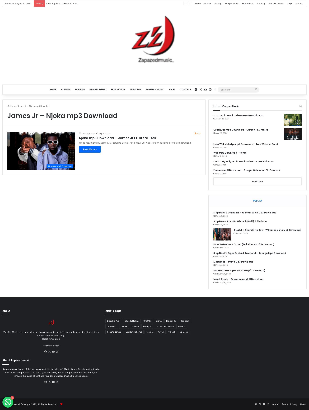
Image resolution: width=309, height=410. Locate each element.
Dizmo (159, 321)
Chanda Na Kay (132, 321)
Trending (261, 3)
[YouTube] (53, 352)
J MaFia (135, 326)
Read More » (90, 149)
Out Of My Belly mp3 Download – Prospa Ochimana (243, 161)
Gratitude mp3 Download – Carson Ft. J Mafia (240, 129)
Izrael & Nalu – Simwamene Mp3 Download (238, 279)
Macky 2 (147, 326)
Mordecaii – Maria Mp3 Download (233, 261)
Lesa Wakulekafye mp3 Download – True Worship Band (245, 144)
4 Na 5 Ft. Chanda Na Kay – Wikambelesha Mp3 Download (267, 230)
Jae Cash (185, 321)
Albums (207, 3)
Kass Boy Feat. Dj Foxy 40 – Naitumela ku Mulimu (70, 3)
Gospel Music (232, 3)
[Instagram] (57, 352)
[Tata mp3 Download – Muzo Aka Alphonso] (293, 120)
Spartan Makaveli (134, 332)
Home (198, 3)
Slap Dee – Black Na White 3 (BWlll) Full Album (240, 221)
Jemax (124, 326)
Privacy (293, 404)
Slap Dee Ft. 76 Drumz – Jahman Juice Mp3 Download (244, 212)
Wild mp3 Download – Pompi (230, 152)
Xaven (161, 332)
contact (299, 3)
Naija (289, 3)
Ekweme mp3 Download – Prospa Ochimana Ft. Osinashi (246, 170)
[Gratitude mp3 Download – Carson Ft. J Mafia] (293, 134)
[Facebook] (46, 352)
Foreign (218, 3)
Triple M (150, 332)
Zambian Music (276, 3)
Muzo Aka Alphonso (165, 326)
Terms (285, 404)
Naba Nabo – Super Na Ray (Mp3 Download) (239, 270)
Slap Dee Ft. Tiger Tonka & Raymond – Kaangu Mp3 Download (249, 253)
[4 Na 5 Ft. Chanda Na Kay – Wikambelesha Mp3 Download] (222, 234)
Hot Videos (247, 3)
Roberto (181, 326)
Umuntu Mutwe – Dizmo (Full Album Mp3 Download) (243, 244)
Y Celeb (171, 332)
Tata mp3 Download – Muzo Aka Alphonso (238, 115)
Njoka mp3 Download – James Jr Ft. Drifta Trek (117, 138)
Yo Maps (184, 332)
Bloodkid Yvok (113, 321)
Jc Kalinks (112, 326)
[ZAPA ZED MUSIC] (154, 41)
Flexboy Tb (171, 321)
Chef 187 (147, 321)
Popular (257, 200)
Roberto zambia (114, 332)
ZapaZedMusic (88, 133)
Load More (257, 181)
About (303, 404)
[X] (50, 352)
